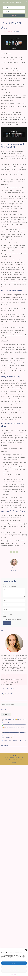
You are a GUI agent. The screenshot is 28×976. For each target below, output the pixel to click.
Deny (14, 967)
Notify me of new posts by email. (13, 619)
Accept (14, 963)
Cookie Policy (13, 974)
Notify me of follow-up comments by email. (13, 615)
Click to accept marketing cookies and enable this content (14, 134)
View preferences (14, 971)
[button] (26, 950)
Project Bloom (17, 31)
